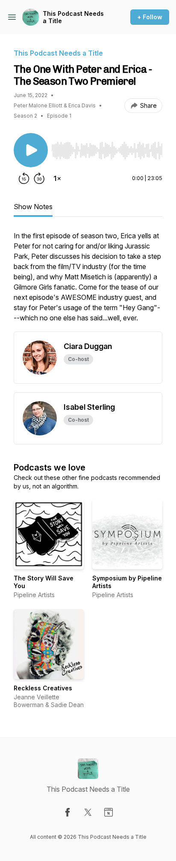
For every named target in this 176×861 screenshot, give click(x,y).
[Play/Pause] (31, 150)
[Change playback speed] (57, 178)
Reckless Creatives (43, 688)
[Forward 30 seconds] (39, 178)
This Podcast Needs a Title (73, 17)
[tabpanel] (88, 281)
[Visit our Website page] (108, 812)
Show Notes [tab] (33, 206)
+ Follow (149, 17)
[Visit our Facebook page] (67, 812)
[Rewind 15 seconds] (24, 178)
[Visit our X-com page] (88, 812)
